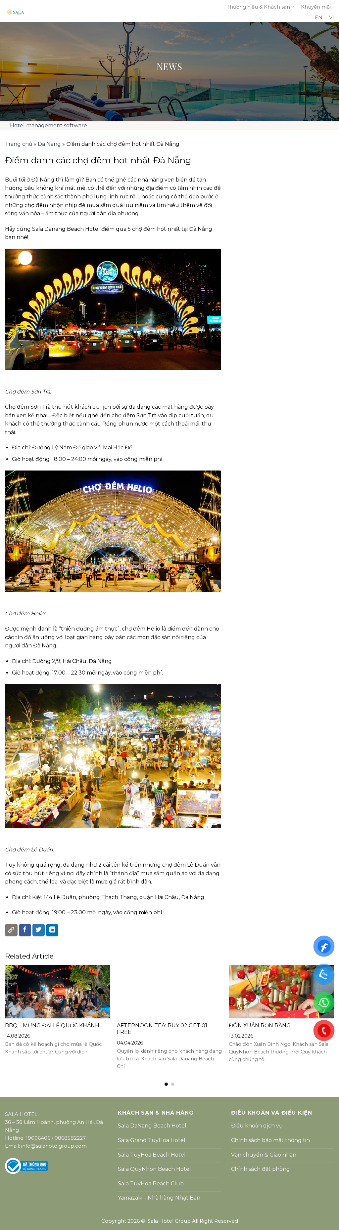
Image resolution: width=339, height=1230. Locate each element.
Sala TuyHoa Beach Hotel (152, 1155)
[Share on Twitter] (38, 930)
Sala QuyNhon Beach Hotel (154, 1169)
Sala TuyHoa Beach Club (151, 1183)
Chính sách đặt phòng (260, 1169)
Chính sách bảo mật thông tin (270, 1140)
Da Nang (49, 144)
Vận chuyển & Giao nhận (263, 1155)
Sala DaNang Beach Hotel (152, 1126)
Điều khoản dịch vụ (257, 1126)
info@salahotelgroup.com (54, 1146)
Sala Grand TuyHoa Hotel (151, 1140)
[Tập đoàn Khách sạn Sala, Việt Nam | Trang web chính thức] (107, 12)
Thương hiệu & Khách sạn (258, 7)
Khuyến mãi (316, 7)
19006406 (38, 1138)
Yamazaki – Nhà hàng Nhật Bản (159, 1198)
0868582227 (70, 1138)
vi (331, 17)
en (318, 17)
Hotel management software (48, 125)
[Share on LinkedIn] (52, 930)
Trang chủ (18, 144)
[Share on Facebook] (25, 930)
